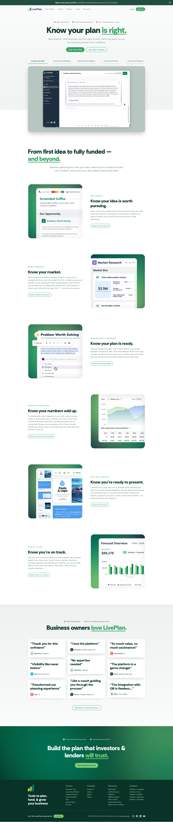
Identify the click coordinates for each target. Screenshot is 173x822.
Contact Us (90, 789)
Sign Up (140, 9)
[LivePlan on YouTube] (144, 816)
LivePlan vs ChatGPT (136, 794)
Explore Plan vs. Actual (39, 575)
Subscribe (58, 816)
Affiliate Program (113, 797)
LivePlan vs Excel (134, 792)
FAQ (67, 799)
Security (68, 804)
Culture (89, 797)
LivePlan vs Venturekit (136, 799)
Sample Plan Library (114, 802)
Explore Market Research (40, 295)
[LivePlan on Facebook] (137, 816)
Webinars (111, 794)
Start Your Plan (75, 50)
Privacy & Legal (124, 816)
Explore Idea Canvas (100, 226)
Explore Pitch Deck (99, 505)
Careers (89, 792)
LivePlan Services (113, 792)
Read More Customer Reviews (86, 708)
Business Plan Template (116, 804)
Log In (132, 9)
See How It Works (96, 50)
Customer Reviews (72, 794)
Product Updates (71, 797)
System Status (70, 802)
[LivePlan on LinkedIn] (140, 816)
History (89, 794)
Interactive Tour (71, 789)
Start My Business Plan (86, 765)
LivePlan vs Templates (136, 789)
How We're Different (72, 792)
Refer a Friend (112, 799)
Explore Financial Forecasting (41, 436)
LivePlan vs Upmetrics (136, 797)
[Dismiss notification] (170, 2)
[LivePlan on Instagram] (133, 816)
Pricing (78, 9)
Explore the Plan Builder (101, 363)
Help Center (112, 789)
